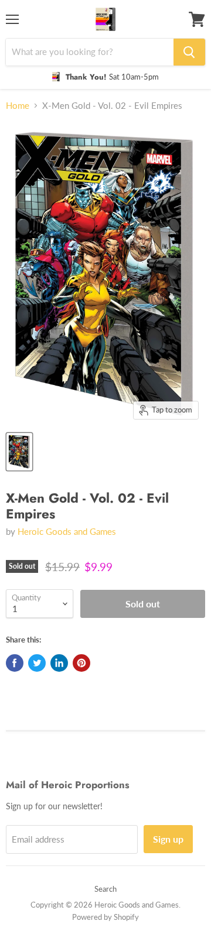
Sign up (168, 838)
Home (17, 106)
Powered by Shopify (105, 917)
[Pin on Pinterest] (81, 663)
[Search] (189, 52)
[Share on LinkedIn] (59, 663)
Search (105, 889)
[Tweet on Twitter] (37, 663)
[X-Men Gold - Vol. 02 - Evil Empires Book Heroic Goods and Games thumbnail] (19, 451)
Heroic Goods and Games (67, 531)
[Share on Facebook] (14, 663)
